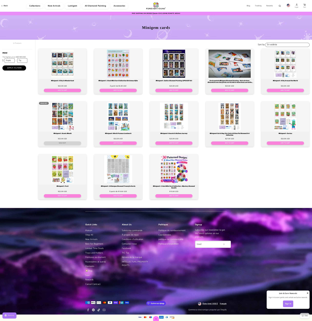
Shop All (89, 235)
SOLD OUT (62, 143)
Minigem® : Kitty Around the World (285, 80)
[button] (304, 5)
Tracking (258, 6)
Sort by (261, 44)
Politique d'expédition (168, 244)
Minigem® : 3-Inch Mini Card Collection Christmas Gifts (118, 80)
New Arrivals (54, 6)
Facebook (126, 248)
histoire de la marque (132, 257)
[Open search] (280, 6)
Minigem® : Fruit (62, 186)
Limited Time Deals (94, 248)
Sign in (288, 303)
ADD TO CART (62, 90)
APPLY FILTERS (14, 68)
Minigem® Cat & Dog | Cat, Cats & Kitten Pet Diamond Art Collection (230, 134)
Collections (34, 6)
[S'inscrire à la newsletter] (224, 244)
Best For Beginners (94, 244)
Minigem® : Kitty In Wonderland (62, 80)
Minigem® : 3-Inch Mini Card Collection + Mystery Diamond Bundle (174, 187)
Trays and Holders (94, 253)
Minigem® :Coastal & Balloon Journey (173, 133)
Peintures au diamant (95, 257)
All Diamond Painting (95, 6)
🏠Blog (88, 271)
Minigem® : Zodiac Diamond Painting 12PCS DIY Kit (174, 80)
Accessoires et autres (95, 262)
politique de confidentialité (170, 239)
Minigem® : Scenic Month (63, 133)
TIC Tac (125, 253)
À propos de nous (130, 235)
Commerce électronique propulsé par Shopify (208, 309)
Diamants (89, 266)
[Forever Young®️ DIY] (156, 5)
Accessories (119, 6)
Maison (88, 230)
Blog (248, 6)
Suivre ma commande (132, 230)
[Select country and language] (288, 6)
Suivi (87, 275)
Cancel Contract (93, 284)
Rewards (269, 6)
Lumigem (72, 6)
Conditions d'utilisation (132, 239)
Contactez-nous (129, 244)
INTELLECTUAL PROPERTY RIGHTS (135, 263)
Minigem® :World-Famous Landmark (118, 133)
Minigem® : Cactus (285, 133)
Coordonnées (164, 235)
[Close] (308, 294)
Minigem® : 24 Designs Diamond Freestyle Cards (118, 186)
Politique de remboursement (171, 230)
